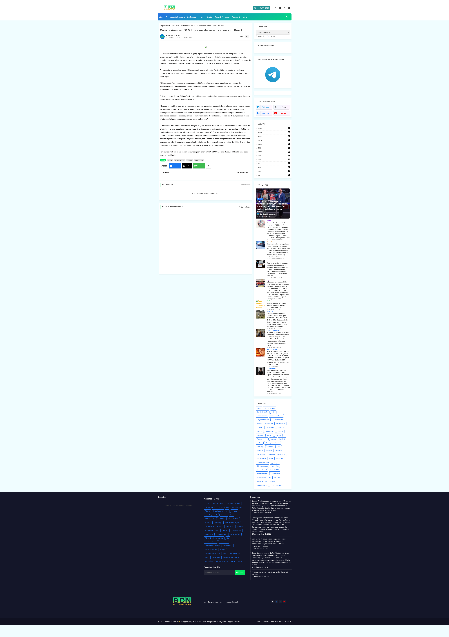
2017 (274, 164)
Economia (271, 447)
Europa (259, 423)
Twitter (188, 166)
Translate (273, 36)
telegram (265, 107)
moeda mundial (236, 530)
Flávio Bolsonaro (211, 549)
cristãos (273, 439)
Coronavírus (179, 160)
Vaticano (269, 450)
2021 (274, 148)
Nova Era (224, 515)
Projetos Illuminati (263, 420)
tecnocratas (224, 542)
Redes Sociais (262, 416)
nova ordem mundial (233, 503)
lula (227, 511)
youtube (283, 113)
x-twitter (283, 107)
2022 (274, 144)
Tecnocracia (261, 458)
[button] (287, 17)
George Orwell (221, 534)
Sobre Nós (274, 622)
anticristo (279, 458)
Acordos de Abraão (263, 462)
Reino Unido (282, 427)
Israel (259, 408)
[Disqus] (206, 242)
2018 (274, 160)
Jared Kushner (218, 511)
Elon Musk (230, 526)
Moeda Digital (206, 17)
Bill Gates (220, 526)
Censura (269, 435)
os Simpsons (227, 546)
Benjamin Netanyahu (232, 522)
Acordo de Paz (262, 439)
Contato (266, 622)
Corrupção (260, 447)
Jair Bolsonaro (237, 507)
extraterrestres (262, 485)
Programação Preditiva (175, 17)
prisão (190, 160)
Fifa (227, 538)
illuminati (282, 439)
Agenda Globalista (239, 17)
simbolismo (209, 534)
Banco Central (262, 470)
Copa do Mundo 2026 (212, 553)
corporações (270, 431)
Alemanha (278, 450)
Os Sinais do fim (262, 412)
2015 (274, 171)
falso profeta (261, 477)
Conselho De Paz (222, 561)
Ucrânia (235, 519)
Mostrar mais (246, 185)
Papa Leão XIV (262, 481)
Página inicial (165, 26)
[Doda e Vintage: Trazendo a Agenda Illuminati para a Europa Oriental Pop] (260, 304)
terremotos (275, 466)
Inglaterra (260, 435)
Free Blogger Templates (232, 622)
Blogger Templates (188, 622)
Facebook (176, 166)
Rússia (207, 511)
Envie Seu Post (285, 622)
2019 (274, 156)
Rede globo (269, 423)
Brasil (170, 160)
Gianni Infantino (236, 561)
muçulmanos (270, 427)
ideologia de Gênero (272, 443)
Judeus (259, 443)
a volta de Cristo (262, 474)
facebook (265, 113)
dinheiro (278, 435)
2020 (274, 152)
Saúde (271, 458)
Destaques (191, 17)
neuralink (277, 477)
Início (161, 17)
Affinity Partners (276, 485)
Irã (229, 519)
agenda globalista (211, 515)
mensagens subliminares (276, 454)
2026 (274, 128)
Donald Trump (210, 507)
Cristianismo (276, 474)
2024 (274, 136)
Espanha (225, 530)
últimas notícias (262, 466)
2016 (274, 167)
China (273, 412)
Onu (231, 515)
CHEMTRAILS (274, 470)
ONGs (207, 557)
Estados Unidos (217, 503)
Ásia (278, 447)
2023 (274, 140)
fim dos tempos (269, 408)
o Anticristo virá (277, 420)
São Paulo (175, 26)
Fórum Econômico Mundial (214, 538)
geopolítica (209, 561)
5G (274, 462)
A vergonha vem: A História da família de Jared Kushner (270, 573)
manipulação (280, 423)
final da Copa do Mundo (231, 553)
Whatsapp (200, 166)
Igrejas (272, 481)
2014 (274, 175)
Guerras (260, 427)
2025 (274, 132)
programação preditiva (231, 557)
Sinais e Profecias (222, 17)
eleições (260, 450)
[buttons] (275, 8)
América (280, 431)
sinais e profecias (276, 416)
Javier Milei (216, 557)
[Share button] (208, 165)
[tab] (161, 17)
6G (270, 477)
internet (259, 431)
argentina (240, 526)
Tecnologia (261, 454)
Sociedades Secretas (212, 546)
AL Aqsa (222, 549)
